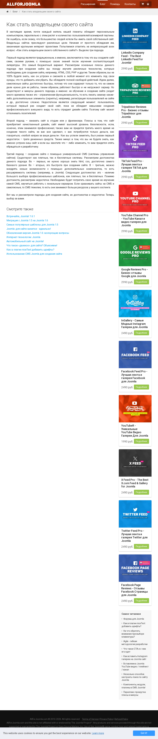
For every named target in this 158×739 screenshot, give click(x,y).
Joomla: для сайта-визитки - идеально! (28, 228)
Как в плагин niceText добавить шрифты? (30, 249)
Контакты (130, 4)
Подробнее (141, 68)
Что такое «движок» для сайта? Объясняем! (31, 245)
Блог (102, 4)
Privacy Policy (106, 719)
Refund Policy (121, 719)
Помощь (115, 4)
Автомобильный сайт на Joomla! (25, 241)
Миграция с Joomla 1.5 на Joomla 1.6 (27, 220)
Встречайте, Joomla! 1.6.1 (20, 216)
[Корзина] (142, 3)
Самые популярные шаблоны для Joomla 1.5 (32, 224)
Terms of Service (90, 719)
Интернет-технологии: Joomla (23, 237)
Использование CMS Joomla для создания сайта (34, 253)
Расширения (88, 4)
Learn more (98, 733)
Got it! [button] (144, 733)
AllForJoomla (23, 4)
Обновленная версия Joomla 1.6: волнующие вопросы (37, 233)
